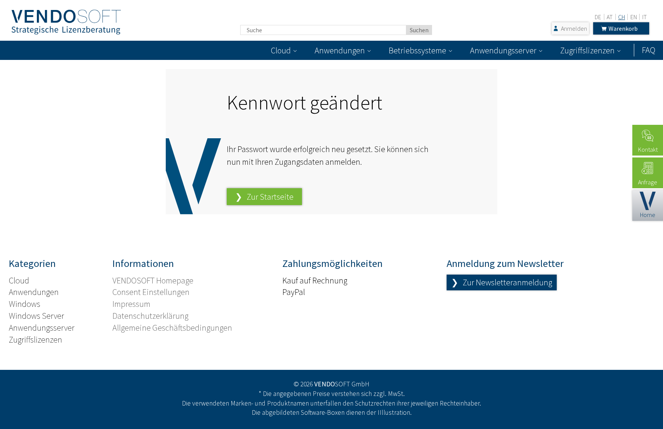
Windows (24, 303)
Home (647, 215)
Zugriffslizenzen (587, 50)
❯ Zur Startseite (264, 196)
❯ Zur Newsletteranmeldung (501, 282)
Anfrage (647, 182)
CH (621, 17)
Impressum (131, 303)
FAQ (648, 50)
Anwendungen (340, 50)
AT (610, 17)
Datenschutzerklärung (150, 315)
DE (598, 17)
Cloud (281, 50)
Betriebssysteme (417, 50)
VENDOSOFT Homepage (152, 280)
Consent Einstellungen (151, 292)
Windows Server (36, 315)
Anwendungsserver (503, 50)
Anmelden (574, 28)
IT (644, 17)
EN (633, 17)
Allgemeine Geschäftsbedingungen (172, 327)
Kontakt (648, 149)
